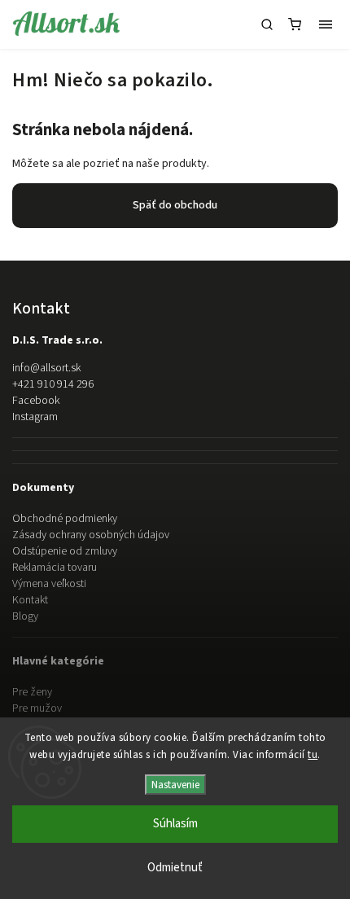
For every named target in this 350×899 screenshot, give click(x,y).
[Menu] (325, 24)
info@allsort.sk (46, 368)
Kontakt (30, 600)
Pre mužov (37, 708)
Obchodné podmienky (64, 519)
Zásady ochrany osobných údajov (90, 535)
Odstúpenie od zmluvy (64, 551)
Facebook (35, 400)
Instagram (35, 417)
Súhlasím (175, 823)
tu (312, 755)
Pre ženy (32, 692)
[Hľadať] (267, 24)
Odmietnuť (175, 867)
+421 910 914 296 (53, 384)
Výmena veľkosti (49, 584)
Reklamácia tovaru (54, 567)
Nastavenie (175, 784)
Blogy (25, 616)
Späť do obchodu (175, 205)
